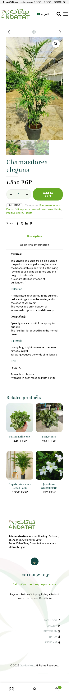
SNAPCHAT (50, 642)
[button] (56, 44)
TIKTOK (53, 637)
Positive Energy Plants (19, 213)
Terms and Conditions (39, 598)
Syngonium (49, 436)
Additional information (34, 244)
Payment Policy (19, 594)
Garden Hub (27, 665)
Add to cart (48, 194)
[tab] (34, 236)
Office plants (22, 209)
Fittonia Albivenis (19, 436)
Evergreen (45, 205)
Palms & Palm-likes (42, 209)
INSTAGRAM (50, 631)
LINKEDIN (52, 625)
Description (34, 236)
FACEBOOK (50, 620)
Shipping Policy (39, 594)
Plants (57, 209)
